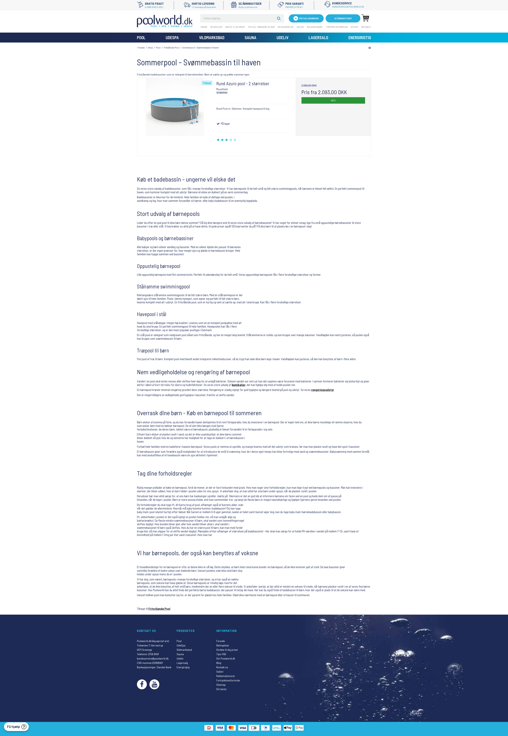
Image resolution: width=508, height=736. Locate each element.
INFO (333, 100)
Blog (218, 662)
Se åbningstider (343, 18)
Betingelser (216, 27)
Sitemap (354, 27)
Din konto (365, 27)
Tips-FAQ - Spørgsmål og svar (261, 27)
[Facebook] (142, 684)
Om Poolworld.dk (285, 27)
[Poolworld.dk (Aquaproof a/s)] (164, 21)
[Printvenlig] (369, 47)
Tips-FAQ (221, 654)
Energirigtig (359, 37)
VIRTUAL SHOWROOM (309, 18)
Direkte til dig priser (235, 27)
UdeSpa (172, 37)
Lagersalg (318, 37)
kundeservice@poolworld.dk (152, 658)
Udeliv (282, 37)
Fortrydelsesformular (337, 27)
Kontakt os (222, 667)
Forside (203, 27)
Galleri (300, 27)
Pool (141, 37)
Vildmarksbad (211, 37)
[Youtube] (154, 684)
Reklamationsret (315, 27)
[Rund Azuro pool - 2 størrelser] (174, 115)
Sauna (250, 37)
